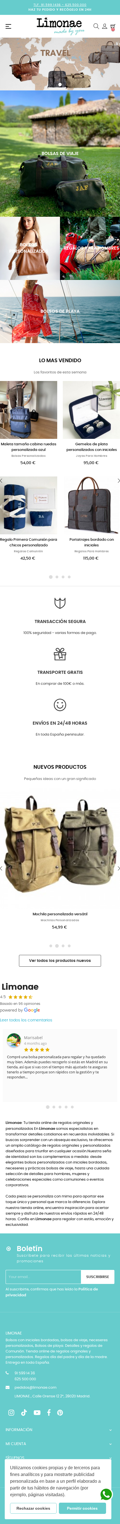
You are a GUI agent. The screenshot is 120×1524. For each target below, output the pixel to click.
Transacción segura (60, 621)
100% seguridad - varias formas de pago (59, 633)
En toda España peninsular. (60, 734)
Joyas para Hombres (91, 456)
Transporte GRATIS (60, 672)
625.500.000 (76, 4)
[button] (67, 1495)
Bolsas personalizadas (28, 456)
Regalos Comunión (28, 551)
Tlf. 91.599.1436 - (49, 4)
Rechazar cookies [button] (33, 1508)
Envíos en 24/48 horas (60, 723)
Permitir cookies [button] (82, 1508)
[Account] (104, 26)
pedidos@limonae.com (35, 1388)
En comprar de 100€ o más (60, 684)
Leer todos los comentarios (26, 1020)
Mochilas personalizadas (60, 920)
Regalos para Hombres (92, 551)
